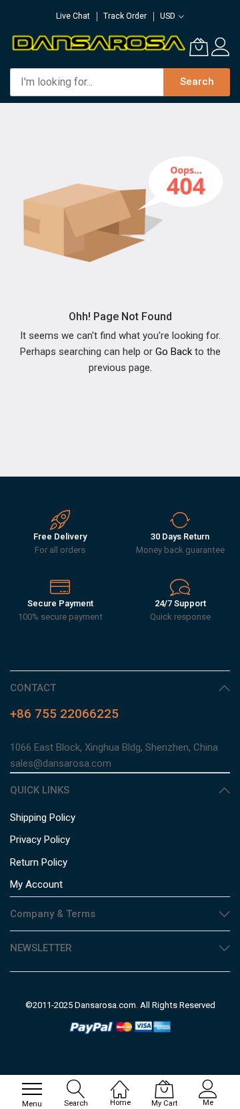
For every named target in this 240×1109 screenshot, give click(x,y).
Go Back (173, 352)
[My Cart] (198, 47)
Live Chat (73, 16)
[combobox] (86, 82)
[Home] (120, 1082)
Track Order (125, 16)
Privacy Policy (40, 840)
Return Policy (38, 862)
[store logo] (98, 42)
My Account (36, 884)
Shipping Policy (42, 818)
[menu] (32, 1089)
